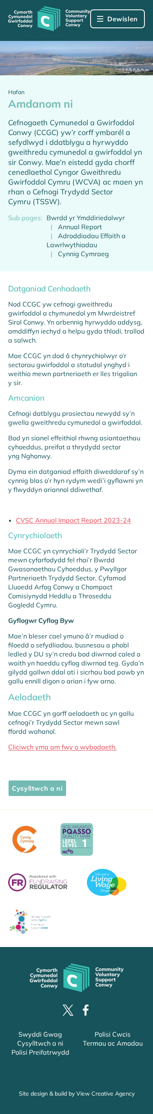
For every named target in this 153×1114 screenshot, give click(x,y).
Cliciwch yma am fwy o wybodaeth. (62, 747)
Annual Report (80, 227)
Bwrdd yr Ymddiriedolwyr (86, 218)
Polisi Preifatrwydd (40, 1052)
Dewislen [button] (122, 19)
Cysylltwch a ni (37, 788)
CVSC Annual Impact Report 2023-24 (73, 520)
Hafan (16, 92)
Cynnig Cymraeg (83, 254)
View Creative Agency (105, 1093)
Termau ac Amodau (113, 1043)
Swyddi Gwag (40, 1034)
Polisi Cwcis (113, 1034)
